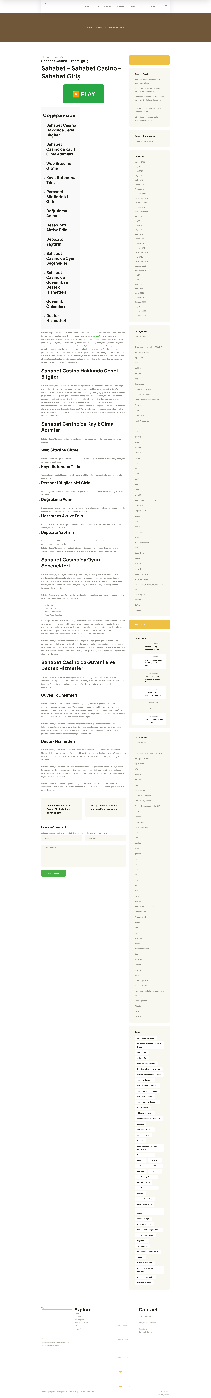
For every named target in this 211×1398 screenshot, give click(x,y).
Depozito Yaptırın (54, 242)
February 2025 (140, 243)
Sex (136, 548)
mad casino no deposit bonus (148, 1166)
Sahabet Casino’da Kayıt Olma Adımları (60, 149)
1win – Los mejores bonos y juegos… (152, 707)
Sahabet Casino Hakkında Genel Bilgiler (61, 130)
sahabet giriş (98, 336)
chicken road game (144, 1113)
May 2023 (139, 284)
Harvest (138, 452)
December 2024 (141, 252)
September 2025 (141, 212)
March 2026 (139, 184)
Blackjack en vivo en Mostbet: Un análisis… (153, 693)
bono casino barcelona (146, 1063)
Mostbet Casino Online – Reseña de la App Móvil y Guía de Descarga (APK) (149, 99)
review (137, 537)
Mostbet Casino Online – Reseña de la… (154, 720)
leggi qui (140, 1160)
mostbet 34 (155, 1171)
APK (136, 363)
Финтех (138, 610)
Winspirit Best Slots (145, 1263)
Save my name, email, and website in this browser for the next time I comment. (75, 833)
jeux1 (137, 479)
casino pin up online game (147, 1102)
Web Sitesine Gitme (58, 166)
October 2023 (140, 266)
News (137, 489)
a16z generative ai (142, 352)
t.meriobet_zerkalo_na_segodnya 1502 (149, 587)
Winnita (138, 600)
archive (138, 368)
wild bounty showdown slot (147, 1252)
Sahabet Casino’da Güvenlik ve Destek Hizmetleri (57, 282)
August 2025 (140, 216)
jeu (136, 468)
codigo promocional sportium (148, 1118)
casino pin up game (144, 1096)
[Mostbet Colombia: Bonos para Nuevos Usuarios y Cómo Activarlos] (138, 676)
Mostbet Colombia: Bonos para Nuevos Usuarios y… (152, 679)
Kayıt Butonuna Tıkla (60, 180)
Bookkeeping (140, 384)
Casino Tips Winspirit (143, 389)
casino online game (144, 1080)
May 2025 (139, 230)
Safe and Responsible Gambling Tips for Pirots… (153, 663)
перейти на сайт (144, 1283)
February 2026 (140, 189)
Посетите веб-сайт (145, 1277)
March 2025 (139, 239)
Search (163, 60)
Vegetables (141, 1241)
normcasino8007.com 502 (145, 500)
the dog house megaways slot (148, 1230)
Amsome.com (88, 1392)
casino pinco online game (147, 1091)
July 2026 (139, 166)
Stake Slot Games (142, 579)
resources (139, 532)
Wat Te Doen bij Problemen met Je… (152, 648)
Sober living (139, 553)
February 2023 (140, 297)
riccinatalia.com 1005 (143, 542)
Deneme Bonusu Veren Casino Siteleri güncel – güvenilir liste (59, 809)
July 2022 (138, 306)
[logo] (49, 6)
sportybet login (143, 1219)
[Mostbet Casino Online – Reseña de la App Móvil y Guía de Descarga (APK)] (138, 719)
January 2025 (140, 248)
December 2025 (141, 198)
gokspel (138, 447)
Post (137, 521)
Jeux (137, 474)
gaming (138, 437)
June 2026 (139, 171)
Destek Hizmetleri (56, 318)
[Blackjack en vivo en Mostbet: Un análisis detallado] (138, 692)
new (136, 484)
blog (136, 378)
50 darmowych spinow (145, 1038)
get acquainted (143, 1135)
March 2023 (139, 293)
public (137, 526)
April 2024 (139, 257)
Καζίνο (137, 605)
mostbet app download (146, 1177)
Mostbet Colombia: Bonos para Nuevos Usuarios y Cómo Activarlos (126, 1349)
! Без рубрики (140, 336)
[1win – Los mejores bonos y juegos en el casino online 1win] (138, 706)
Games (138, 431)
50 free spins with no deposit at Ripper (149, 1045)
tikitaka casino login (145, 1235)
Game (137, 426)
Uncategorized (141, 594)
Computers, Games (143, 394)
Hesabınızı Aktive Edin (56, 227)
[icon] (43, 1352)
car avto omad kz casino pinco (149, 1074)
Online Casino (140, 505)
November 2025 (141, 202)
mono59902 (153, 643)
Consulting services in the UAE (147, 400)
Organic (140, 1193)
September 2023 (141, 270)
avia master (142, 1058)
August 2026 (140, 162)
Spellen (138, 558)
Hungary (138, 458)
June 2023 (139, 279)
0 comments (58, 57)
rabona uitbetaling (144, 1199)
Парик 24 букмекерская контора (146, 1270)
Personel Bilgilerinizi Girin (57, 196)
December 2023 (141, 261)
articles (138, 373)
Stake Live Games (144, 1224)
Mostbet (140, 1171)
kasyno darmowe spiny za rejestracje (147, 1147)
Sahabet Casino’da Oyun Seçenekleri (61, 258)
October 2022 (140, 302)
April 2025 (139, 234)
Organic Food (140, 511)
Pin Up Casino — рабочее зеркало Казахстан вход (104, 807)
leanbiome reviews (144, 1155)
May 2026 (139, 175)
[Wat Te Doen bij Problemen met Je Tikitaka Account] (138, 646)
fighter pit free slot (144, 1129)
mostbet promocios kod (146, 1188)
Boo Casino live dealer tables (148, 1069)
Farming (138, 405)
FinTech (138, 410)
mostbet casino (143, 1182)
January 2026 (140, 193)
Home (89, 27)
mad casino (155, 1160)
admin (47, 57)
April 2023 (139, 288)
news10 (138, 495)
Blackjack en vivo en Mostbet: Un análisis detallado (126, 1366)
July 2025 (138, 221)
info (136, 463)
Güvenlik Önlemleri (55, 304)
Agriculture (139, 357)
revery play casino (144, 1204)
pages (137, 516)
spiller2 (138, 569)
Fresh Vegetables (142, 421)
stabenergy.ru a (141, 574)
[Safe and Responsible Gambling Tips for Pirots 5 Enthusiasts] (138, 660)
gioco (137, 442)
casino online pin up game (147, 1085)
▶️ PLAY (83, 94)
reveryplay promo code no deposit (147, 1211)
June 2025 (139, 225)
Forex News (139, 415)
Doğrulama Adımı (56, 213)
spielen (138, 563)
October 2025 (140, 207)
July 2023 (138, 275)
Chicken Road (142, 1107)
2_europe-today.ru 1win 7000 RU (148, 347)
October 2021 (140, 315)
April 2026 (139, 180)
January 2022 (140, 311)
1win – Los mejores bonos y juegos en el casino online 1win (126, 1380)
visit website (142, 1246)
